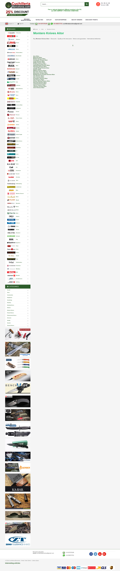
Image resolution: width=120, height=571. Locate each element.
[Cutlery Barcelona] (17, 5)
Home (36, 29)
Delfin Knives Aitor (39, 62)
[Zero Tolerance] (17, 540)
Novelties (39, 19)
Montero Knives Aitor (40, 72)
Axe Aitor (36, 56)
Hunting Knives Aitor (40, 66)
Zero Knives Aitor (38, 87)
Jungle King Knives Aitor (41, 68)
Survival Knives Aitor (40, 82)
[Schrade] (17, 515)
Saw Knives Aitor (38, 79)
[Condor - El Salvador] (17, 349)
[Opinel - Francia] (17, 363)
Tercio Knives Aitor (39, 85)
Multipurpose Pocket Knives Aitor (44, 74)
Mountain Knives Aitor (40, 73)
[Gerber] (17, 467)
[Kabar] (17, 483)
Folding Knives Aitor (39, 64)
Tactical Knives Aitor (39, 83)
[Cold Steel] (17, 430)
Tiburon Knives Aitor (39, 86)
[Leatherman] (17, 501)
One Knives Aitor (38, 76)
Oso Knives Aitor (38, 77)
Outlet (49, 19)
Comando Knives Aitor (40, 60)
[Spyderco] (17, 527)
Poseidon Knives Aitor (40, 78)
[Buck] (17, 415)
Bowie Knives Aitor (39, 58)
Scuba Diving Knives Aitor (41, 81)
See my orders (76, 19)
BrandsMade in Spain (26, 20)
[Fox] (17, 456)
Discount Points (92, 19)
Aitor (42, 29)
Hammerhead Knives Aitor (41, 65)
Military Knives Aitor (39, 70)
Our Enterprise (60, 19)
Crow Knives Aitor (39, 61)
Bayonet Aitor (37, 57)
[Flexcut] (17, 375)
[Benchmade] (17, 388)
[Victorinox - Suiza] (17, 334)
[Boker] (17, 401)
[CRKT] (17, 444)
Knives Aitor (37, 69)
